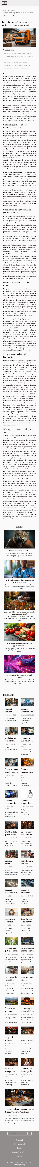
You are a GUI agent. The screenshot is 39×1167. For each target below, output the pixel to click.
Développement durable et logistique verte (16, 69)
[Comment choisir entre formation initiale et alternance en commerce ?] (11, 762)
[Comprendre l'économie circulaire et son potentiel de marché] (11, 912)
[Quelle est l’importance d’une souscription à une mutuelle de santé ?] (19, 569)
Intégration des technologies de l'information (17, 65)
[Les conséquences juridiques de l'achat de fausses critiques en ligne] (27, 1030)
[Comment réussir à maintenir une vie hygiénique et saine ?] (19, 632)
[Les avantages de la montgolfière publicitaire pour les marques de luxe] (27, 1001)
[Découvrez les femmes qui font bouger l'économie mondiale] (27, 1061)
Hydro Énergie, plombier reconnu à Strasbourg (27, 865)
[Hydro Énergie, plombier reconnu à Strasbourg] (27, 854)
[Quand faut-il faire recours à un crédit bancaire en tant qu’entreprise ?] (19, 600)
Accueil (3, 10)
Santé (19, 1148)
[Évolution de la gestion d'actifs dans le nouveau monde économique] (11, 825)
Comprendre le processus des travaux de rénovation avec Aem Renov (19, 1110)
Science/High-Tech (19, 1152)
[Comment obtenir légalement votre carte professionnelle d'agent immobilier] (11, 854)
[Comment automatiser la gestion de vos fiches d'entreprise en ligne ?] (11, 793)
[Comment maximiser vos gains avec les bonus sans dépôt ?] (27, 762)
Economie (11, 10)
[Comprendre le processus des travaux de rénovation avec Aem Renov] (19, 1097)
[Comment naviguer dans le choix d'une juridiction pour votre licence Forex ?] (27, 793)
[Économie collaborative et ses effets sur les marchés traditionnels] (11, 883)
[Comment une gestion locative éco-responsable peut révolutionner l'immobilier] (11, 941)
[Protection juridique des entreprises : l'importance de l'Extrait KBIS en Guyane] (11, 1061)
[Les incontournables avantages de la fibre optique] (19, 664)
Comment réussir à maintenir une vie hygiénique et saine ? (19, 644)
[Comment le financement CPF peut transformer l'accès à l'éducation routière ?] (27, 731)
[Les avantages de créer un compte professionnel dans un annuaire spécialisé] (27, 941)
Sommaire (9, 50)
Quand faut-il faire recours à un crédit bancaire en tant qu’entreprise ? (19, 613)
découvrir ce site (9, 425)
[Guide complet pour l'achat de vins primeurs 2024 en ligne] (27, 825)
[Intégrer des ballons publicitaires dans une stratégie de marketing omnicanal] (11, 1030)
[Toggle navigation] (4, 3)
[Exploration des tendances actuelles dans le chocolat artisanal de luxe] (11, 970)
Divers (19, 1155)
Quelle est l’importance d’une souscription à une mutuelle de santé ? (19, 581)
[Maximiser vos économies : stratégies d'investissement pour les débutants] (11, 731)
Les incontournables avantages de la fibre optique (19, 676)
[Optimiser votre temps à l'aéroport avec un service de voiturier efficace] (27, 970)
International (19, 1144)
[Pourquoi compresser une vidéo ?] (19, 539)
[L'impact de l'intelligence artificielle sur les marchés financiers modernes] (27, 883)
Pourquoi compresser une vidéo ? (19, 551)
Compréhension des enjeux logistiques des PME (18, 53)
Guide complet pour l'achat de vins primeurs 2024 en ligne (26, 835)
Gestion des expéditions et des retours (15, 62)
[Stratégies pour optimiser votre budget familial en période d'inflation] (27, 912)
